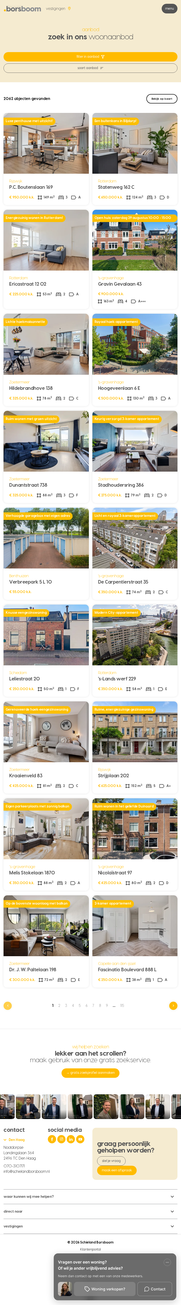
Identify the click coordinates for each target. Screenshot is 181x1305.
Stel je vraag (111, 1161)
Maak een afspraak (117, 1170)
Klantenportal (90, 1249)
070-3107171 (14, 1166)
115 (122, 1006)
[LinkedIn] (71, 1139)
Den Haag (17, 1140)
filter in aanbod (88, 56)
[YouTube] (81, 1139)
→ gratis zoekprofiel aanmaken (90, 1072)
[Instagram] (62, 1139)
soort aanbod (88, 68)
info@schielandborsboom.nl (27, 1171)
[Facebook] (52, 1139)
